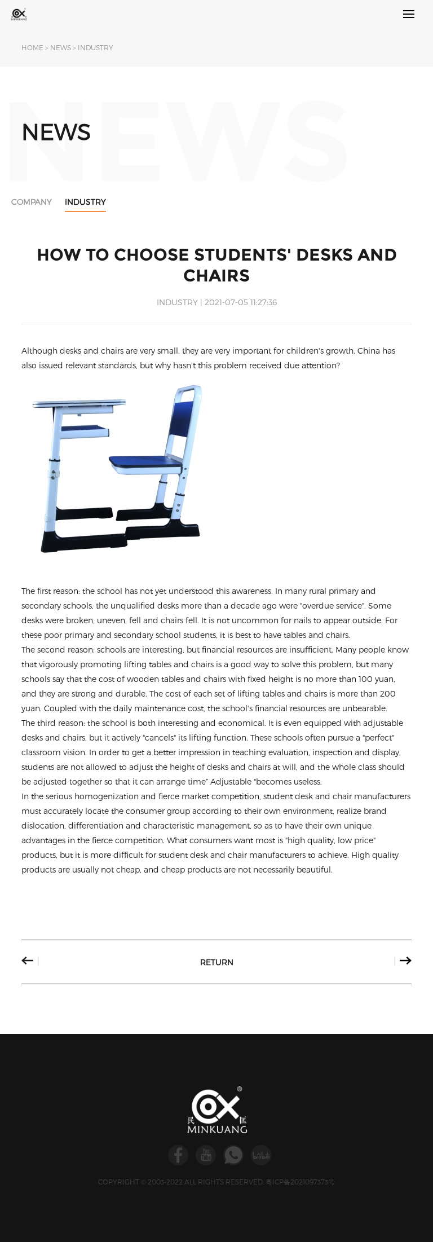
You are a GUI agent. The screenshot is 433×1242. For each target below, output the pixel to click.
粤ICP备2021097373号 (300, 1182)
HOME (32, 47)
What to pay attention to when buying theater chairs (389, 961)
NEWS (60, 47)
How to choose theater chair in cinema (44, 961)
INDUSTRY (95, 47)
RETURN (216, 962)
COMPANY (31, 201)
